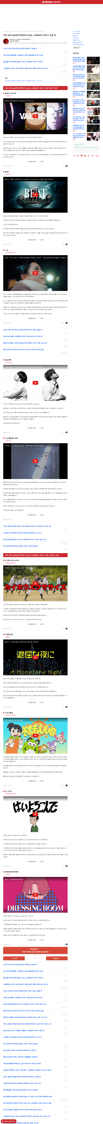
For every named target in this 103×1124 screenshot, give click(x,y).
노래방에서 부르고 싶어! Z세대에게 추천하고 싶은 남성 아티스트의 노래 (35, 1117)
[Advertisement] (51, 17)
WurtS (7, 174)
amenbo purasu (10, 563)
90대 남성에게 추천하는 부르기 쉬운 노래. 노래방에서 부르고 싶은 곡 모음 (35, 1104)
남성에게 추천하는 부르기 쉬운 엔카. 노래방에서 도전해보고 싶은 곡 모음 (35, 1071)
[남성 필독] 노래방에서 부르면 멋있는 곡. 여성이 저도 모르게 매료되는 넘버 (35, 1098)
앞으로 (14, 958)
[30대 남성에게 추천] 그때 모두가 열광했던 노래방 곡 (35, 1058)
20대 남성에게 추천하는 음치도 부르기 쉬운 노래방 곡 (35, 547)
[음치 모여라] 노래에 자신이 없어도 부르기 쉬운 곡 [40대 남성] (35, 351)
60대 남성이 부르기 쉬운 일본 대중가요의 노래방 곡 (35, 1051)
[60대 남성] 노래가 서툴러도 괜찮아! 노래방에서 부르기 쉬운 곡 (35, 1032)
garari (7, 637)
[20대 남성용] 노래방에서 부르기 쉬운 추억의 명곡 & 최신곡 (35, 1111)
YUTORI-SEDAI (10, 252)
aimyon (8, 440)
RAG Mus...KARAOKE (8, 31)
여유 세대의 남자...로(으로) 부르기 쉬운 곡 (34, 31)
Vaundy (8, 95)
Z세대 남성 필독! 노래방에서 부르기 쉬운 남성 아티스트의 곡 (35, 338)
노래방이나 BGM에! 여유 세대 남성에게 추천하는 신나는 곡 (22, 533)
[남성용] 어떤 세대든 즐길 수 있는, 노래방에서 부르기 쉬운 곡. (35, 63)
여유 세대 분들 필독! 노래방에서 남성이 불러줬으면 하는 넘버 (35, 56)
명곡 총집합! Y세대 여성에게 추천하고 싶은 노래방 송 (20, 1090)
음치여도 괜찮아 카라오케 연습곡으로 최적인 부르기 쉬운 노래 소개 (35, 344)
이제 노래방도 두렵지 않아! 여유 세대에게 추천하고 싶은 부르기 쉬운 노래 (35, 527)
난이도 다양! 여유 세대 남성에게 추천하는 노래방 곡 (35, 50)
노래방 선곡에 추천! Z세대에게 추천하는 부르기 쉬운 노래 (35, 1084)
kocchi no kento (10, 715)
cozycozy (8, 362)
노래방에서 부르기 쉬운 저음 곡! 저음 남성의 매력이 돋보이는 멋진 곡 (35, 70)
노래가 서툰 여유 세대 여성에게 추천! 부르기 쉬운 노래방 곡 (35, 331)
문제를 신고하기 (7, 166)
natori (7, 874)
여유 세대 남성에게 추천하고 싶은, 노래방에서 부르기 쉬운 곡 (24, 81)
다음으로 (56, 958)
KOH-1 (63, 322)
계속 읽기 (35, 950)
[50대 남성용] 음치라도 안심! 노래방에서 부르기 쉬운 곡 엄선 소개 (35, 541)
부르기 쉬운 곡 (18, 31)
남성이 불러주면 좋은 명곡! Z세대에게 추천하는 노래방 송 (35, 1078)
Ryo (64, 166)
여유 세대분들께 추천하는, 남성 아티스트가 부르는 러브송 (35, 1065)
